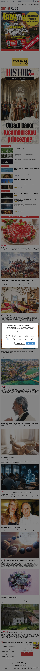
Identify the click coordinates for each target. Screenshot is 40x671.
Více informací (31, 331)
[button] (20, 333)
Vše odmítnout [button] (20, 343)
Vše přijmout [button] (30, 343)
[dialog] (20, 335)
